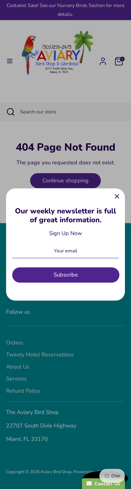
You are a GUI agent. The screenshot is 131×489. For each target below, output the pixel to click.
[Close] (117, 196)
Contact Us (106, 483)
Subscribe (66, 274)
